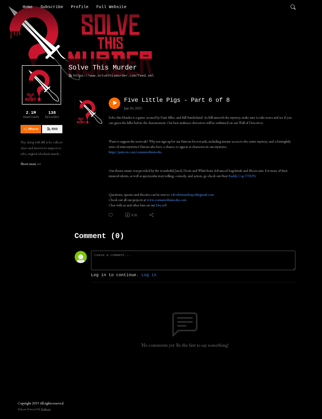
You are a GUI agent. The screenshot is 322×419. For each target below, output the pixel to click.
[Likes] (111, 215)
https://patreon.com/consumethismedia (135, 152)
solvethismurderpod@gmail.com (192, 194)
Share (33, 129)
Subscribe (52, 7)
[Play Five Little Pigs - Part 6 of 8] (114, 103)
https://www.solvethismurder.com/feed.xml (113, 76)
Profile (80, 7)
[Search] (293, 7)
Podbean (46, 409)
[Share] (152, 214)
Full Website (111, 7)
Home (28, 7)
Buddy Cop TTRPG (242, 176)
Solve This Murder (102, 68)
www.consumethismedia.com (166, 200)
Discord (161, 205)
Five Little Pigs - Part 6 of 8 (177, 100)
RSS (55, 129)
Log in (148, 275)
